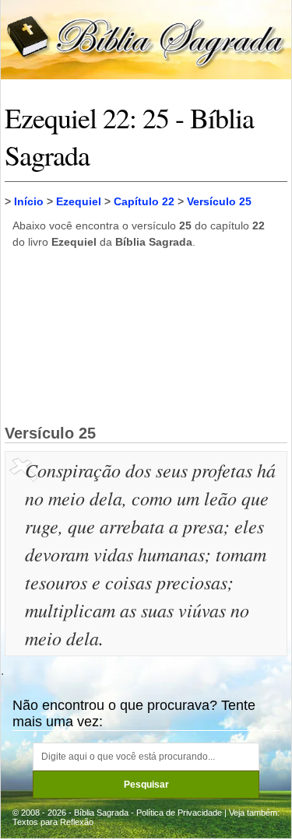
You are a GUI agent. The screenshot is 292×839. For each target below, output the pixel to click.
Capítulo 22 (144, 201)
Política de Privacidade (179, 812)
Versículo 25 (219, 201)
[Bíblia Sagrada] (146, 38)
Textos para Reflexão (52, 822)
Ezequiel (78, 201)
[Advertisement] (146, 336)
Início (29, 201)
